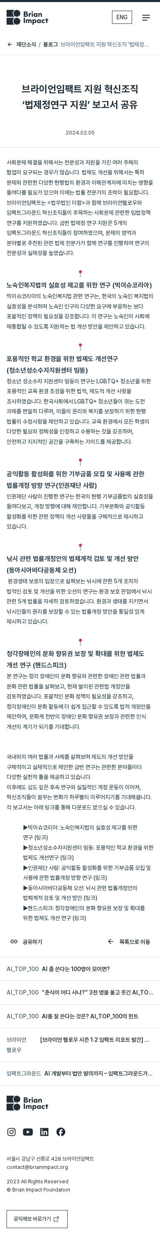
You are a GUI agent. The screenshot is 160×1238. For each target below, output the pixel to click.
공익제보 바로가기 (32, 1219)
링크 (41, 837)
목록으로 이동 (134, 942)
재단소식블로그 (37, 44)
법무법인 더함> (68, 202)
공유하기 (31, 942)
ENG (122, 17)
